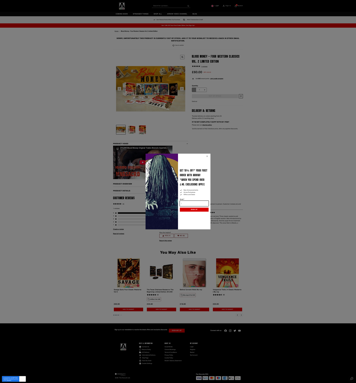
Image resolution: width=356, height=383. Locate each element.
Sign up (194, 209)
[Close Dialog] (207, 156)
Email (182, 199)
